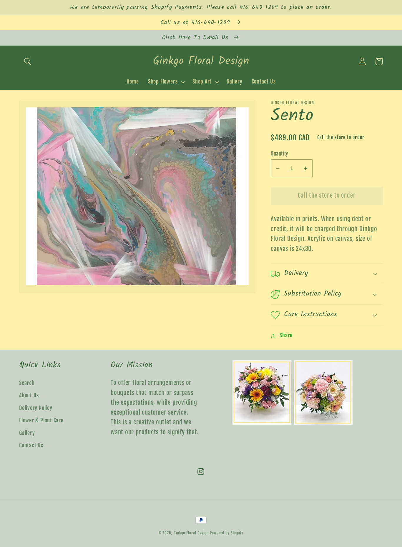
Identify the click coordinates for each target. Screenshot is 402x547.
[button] (27, 61)
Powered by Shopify (226, 533)
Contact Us (31, 445)
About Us (29, 395)
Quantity (279, 154)
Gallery (27, 433)
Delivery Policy (35, 408)
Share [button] (286, 335)
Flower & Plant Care (41, 420)
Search (27, 383)
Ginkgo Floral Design (191, 533)
